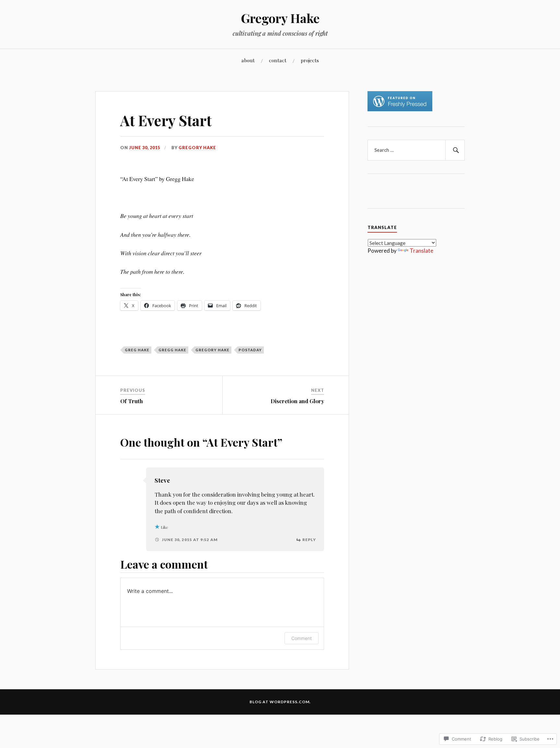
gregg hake (172, 350)
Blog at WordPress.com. (280, 701)
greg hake (137, 350)
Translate (421, 250)
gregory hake (212, 350)
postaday (250, 350)
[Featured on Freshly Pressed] (400, 109)
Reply (309, 539)
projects (310, 60)
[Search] (455, 150)
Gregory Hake (280, 18)
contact (277, 60)
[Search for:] (416, 150)
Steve (162, 480)
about (248, 60)
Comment (301, 638)
